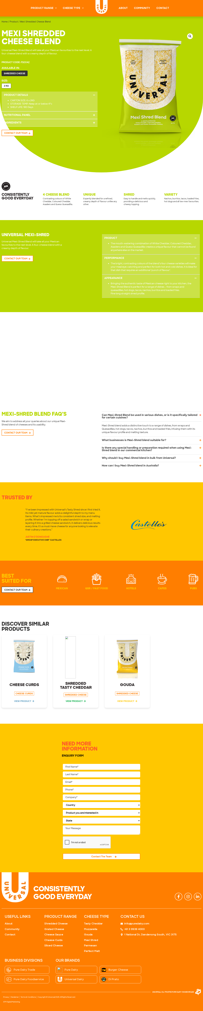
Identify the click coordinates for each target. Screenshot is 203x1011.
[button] (50, 95)
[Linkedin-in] (197, 896)
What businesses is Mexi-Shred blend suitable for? (134, 440)
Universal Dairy (74, 979)
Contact (162, 8)
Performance (114, 258)
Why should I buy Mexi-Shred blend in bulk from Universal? (139, 458)
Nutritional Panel (17, 115)
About (123, 8)
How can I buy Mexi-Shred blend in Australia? (130, 466)
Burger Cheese (118, 969)
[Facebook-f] (178, 896)
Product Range (42, 8)
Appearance (113, 278)
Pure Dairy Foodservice (29, 979)
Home (5, 21)
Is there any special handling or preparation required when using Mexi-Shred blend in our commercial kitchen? (147, 449)
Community (142, 8)
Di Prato (113, 979)
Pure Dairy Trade (24, 969)
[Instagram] (188, 896)
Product (14, 21)
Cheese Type (71, 8)
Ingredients (12, 123)
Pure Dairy (71, 969)
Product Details (16, 95)
